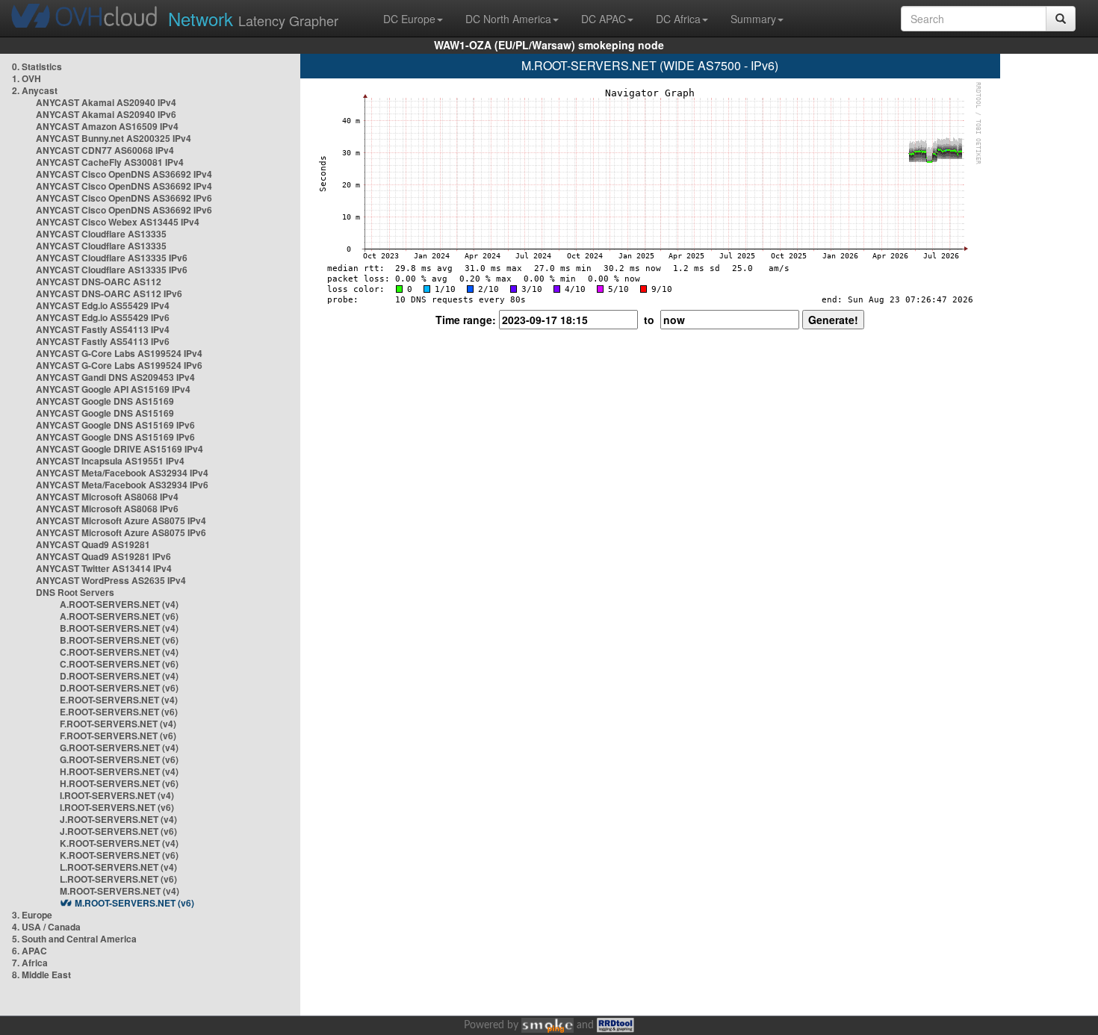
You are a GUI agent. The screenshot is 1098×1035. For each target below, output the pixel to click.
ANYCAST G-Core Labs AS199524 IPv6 (119, 365)
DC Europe (409, 18)
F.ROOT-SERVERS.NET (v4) (118, 723)
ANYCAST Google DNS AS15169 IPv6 (115, 425)
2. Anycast (35, 90)
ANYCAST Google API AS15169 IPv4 (113, 389)
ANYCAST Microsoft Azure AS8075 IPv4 (121, 520)
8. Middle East (41, 974)
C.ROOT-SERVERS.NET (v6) (119, 664)
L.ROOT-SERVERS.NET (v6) (118, 879)
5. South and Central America (74, 938)
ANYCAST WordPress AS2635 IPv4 (111, 580)
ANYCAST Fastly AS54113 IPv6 (103, 341)
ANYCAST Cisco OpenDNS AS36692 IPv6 (124, 198)
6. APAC (29, 950)
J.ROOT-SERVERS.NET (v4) (118, 819)
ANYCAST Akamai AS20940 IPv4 (106, 102)
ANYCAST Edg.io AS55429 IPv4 (103, 305)
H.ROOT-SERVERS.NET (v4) (119, 771)
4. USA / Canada (46, 926)
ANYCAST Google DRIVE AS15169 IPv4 (119, 449)
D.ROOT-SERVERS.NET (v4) (119, 676)
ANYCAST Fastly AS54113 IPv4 (103, 329)
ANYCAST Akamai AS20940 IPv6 (106, 114)
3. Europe (32, 914)
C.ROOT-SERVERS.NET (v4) (119, 652)
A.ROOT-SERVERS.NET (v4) (119, 604)
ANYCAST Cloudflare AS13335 (101, 233)
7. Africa (30, 962)
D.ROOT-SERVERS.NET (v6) (119, 687)
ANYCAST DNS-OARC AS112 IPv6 (109, 293)
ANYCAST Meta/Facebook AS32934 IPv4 (122, 472)
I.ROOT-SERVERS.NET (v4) (117, 795)
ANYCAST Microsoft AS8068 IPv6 (107, 508)
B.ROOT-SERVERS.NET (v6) (119, 640)
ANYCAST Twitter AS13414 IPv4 (104, 568)
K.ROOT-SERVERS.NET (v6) (119, 855)
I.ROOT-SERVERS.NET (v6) (117, 807)
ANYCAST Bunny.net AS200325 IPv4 (113, 138)
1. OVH (26, 78)
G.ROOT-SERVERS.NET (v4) (119, 747)
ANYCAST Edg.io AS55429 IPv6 (103, 317)
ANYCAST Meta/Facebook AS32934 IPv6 (122, 484)
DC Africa (678, 18)
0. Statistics (37, 66)
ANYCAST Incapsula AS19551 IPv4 (110, 460)
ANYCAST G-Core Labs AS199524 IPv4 (119, 353)
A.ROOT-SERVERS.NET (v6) (119, 616)
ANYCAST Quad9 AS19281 (93, 544)
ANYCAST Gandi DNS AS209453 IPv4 (115, 377)
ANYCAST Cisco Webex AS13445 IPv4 (117, 222)
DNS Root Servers (75, 592)
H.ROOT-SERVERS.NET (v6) (119, 783)
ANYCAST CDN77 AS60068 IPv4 (105, 150)
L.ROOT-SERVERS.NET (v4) (118, 867)
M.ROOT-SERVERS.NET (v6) (134, 903)
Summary (753, 18)
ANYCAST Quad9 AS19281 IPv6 (103, 556)
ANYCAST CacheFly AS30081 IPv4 (110, 162)
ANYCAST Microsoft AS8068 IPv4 (107, 496)
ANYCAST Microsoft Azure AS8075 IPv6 (121, 532)
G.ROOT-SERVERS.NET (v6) (119, 759)
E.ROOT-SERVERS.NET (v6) (119, 711)
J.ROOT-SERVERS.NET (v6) (118, 831)
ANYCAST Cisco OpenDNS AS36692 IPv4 (124, 174)
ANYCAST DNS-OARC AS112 (98, 281)
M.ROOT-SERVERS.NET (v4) (119, 891)
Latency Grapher (253, 18)
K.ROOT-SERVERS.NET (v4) (119, 843)
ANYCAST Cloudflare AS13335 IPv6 (111, 257)
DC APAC (603, 18)
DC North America (508, 18)
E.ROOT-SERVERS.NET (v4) (119, 699)
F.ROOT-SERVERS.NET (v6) (118, 735)
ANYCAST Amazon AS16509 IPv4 (107, 126)
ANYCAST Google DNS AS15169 (105, 401)
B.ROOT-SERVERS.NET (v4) (119, 628)
